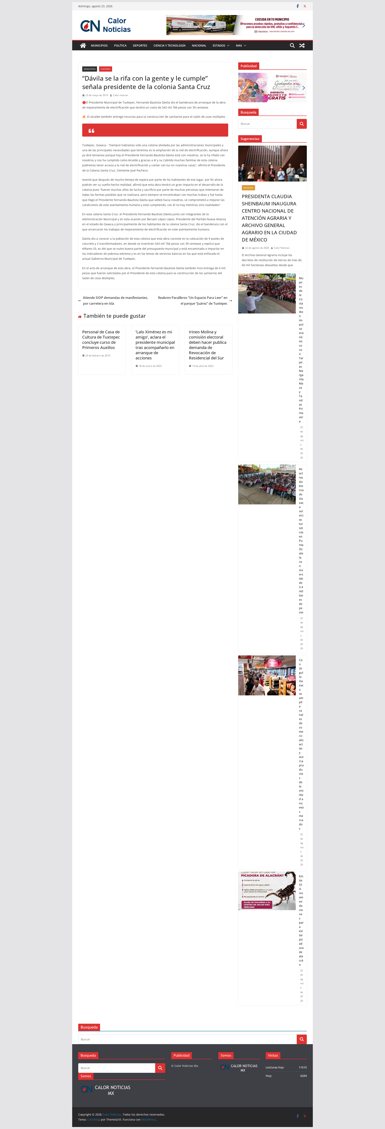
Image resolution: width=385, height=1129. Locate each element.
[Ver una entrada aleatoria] (302, 45)
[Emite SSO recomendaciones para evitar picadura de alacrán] (267, 913)
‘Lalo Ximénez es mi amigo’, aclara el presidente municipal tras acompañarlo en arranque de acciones (155, 345)
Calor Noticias (282, 222)
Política (120, 45)
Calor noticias (120, 95)
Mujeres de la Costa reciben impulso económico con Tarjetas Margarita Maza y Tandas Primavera (301, 324)
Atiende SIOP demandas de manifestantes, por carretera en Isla (115, 300)
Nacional (199, 45)
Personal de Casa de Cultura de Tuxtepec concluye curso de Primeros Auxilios (101, 339)
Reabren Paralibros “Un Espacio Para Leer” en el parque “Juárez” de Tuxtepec (192, 300)
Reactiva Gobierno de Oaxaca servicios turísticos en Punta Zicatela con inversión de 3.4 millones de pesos (301, 515)
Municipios (99, 45)
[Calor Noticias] (83, 45)
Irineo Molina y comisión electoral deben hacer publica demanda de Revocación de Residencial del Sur (207, 345)
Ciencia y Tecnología (169, 45)
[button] (227, 45)
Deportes (140, 45)
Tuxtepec (105, 69)
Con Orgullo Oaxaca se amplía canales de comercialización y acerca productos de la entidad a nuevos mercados (301, 719)
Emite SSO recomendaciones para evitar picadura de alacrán (301, 895)
